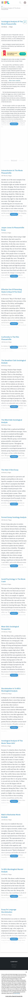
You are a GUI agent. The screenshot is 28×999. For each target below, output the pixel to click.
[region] (14, 984)
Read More (14, 214)
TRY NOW (22, 54)
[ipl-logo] (6, 3)
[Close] (26, 972)
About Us (14, 965)
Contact (14, 967)
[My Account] (25, 2)
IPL (2, 6)
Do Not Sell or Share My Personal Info (14, 996)
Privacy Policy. (16, 993)
